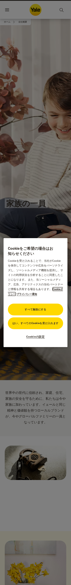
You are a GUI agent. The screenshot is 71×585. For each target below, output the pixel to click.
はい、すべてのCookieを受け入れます (35, 323)
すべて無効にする (35, 309)
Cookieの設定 (35, 336)
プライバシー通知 (27, 294)
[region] (35, 292)
